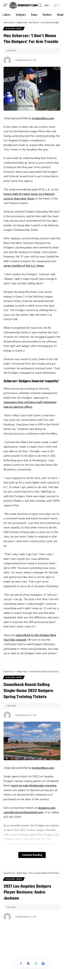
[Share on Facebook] (21, 963)
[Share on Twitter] (28, 963)
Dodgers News (13, 28)
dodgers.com (46, 807)
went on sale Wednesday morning (33, 785)
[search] (40, 5)
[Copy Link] (35, 963)
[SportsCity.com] (24, 5)
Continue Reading (32, 854)
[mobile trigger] (7, 5)
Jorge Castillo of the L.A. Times (24, 265)
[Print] (43, 963)
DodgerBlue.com (43, 118)
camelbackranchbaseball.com (23, 812)
